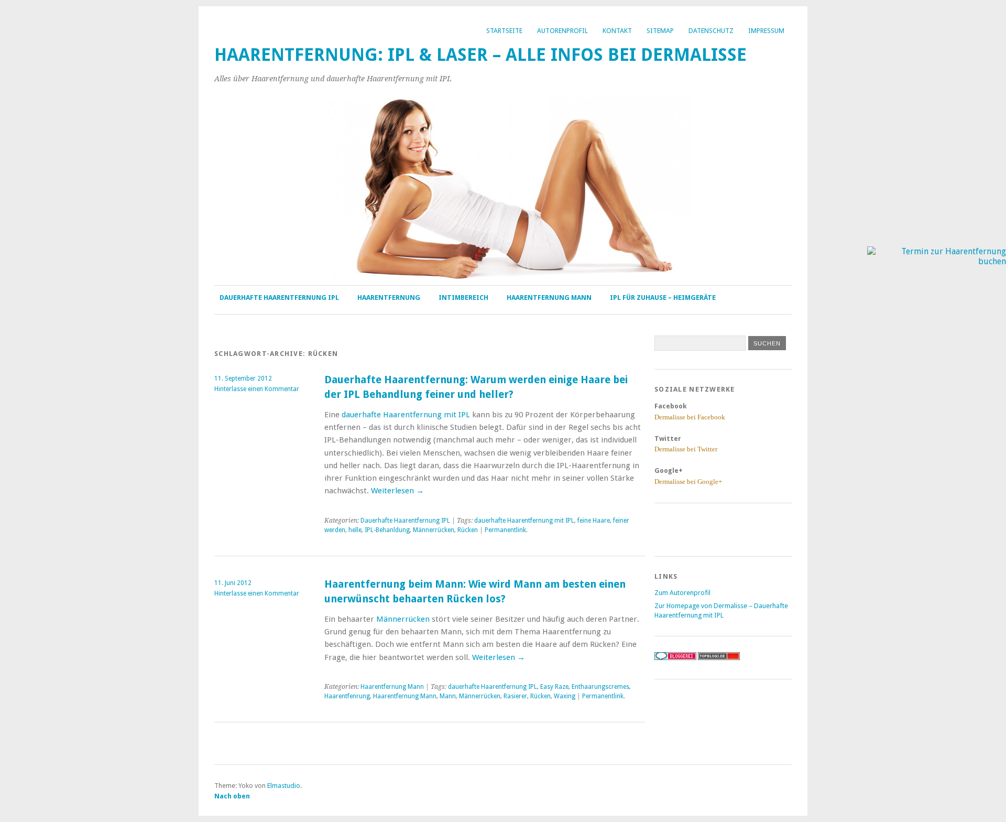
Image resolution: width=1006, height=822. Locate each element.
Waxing (564, 696)
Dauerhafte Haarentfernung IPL (279, 297)
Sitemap (660, 31)
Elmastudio (283, 785)
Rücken (467, 530)
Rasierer (515, 696)
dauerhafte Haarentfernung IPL (492, 686)
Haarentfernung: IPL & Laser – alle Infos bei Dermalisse (480, 55)
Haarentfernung (388, 297)
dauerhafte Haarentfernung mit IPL (406, 414)
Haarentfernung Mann (549, 297)
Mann (448, 696)
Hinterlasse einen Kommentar (256, 389)
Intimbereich (463, 297)
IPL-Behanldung (387, 530)
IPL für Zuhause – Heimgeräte (663, 297)
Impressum (766, 31)
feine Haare (593, 520)
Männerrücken (433, 530)
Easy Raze (554, 686)
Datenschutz (711, 31)
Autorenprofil (562, 31)
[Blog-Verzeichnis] (675, 658)
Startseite (504, 31)
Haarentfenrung (347, 696)
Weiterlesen (397, 490)
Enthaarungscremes (600, 686)
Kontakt (617, 31)
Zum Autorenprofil (682, 593)
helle (355, 530)
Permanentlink (505, 530)
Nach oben (232, 796)
